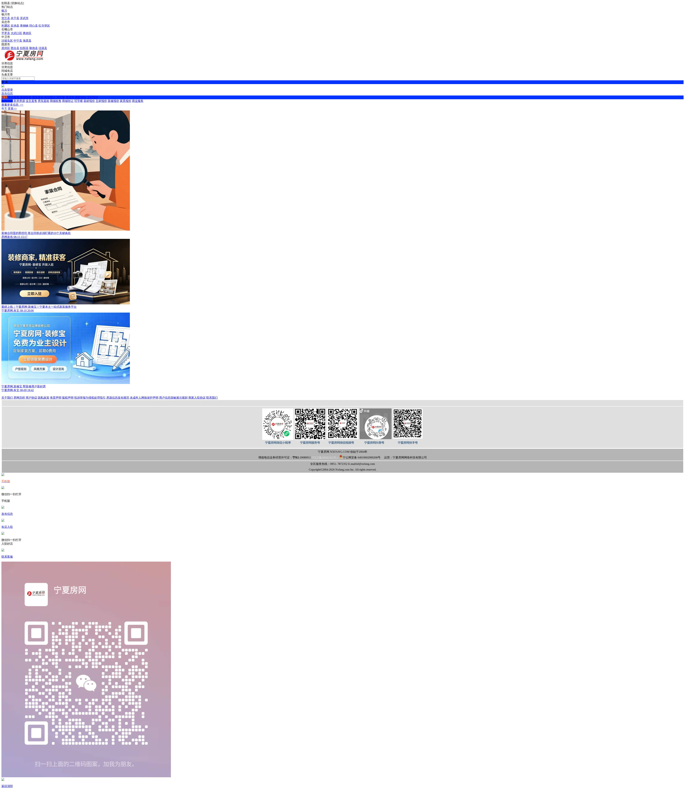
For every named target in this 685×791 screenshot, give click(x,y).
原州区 (5, 48)
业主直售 (13, 97)
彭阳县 (24, 48)
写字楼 (60, 97)
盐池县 (15, 25)
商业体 (70, 97)
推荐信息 (7, 100)
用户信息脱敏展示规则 (173, 397)
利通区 (5, 25)
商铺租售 (25, 97)
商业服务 (137, 100)
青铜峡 (24, 25)
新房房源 (19, 100)
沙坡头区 (7, 40)
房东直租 (38, 97)
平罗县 (5, 33)
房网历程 (19, 397)
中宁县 (18, 40)
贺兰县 (5, 18)
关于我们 (7, 397)
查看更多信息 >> (12, 104)
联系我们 (212, 397)
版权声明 (67, 397)
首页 (4, 97)
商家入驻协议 (197, 397)
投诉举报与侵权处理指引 (90, 397)
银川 (4, 10)
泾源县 (43, 48)
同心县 (33, 25)
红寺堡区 (44, 25)
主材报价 (92, 97)
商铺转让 (50, 97)
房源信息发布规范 (117, 397)
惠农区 (27, 33)
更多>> (12, 108)
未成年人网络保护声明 (144, 397)
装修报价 (113, 100)
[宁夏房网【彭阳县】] (24, 59)
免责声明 (55, 397)
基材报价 (80, 97)
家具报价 (125, 100)
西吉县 (15, 48)
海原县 (27, 40)
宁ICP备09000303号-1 (325, 457)
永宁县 (15, 18)
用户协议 (31, 397)
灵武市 (24, 18)
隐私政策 (43, 397)
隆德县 (33, 48)
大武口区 (16, 33)
